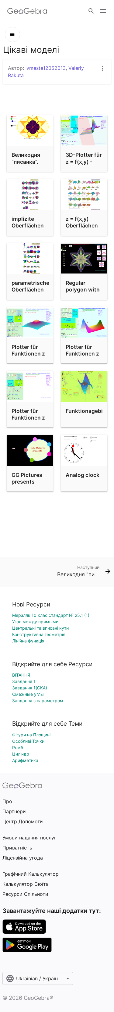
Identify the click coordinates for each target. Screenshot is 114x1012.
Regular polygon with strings (83, 290)
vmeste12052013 (46, 68)
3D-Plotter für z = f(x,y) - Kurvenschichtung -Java (89, 165)
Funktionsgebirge (88, 411)
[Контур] (12, 34)
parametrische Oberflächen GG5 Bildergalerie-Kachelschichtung (35, 296)
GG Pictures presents (27, 478)
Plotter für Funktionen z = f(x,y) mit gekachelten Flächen (28, 360)
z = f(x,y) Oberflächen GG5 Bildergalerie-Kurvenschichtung (89, 232)
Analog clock (82, 475)
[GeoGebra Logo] (27, 11)
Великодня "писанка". (26, 158)
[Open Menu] (103, 11)
